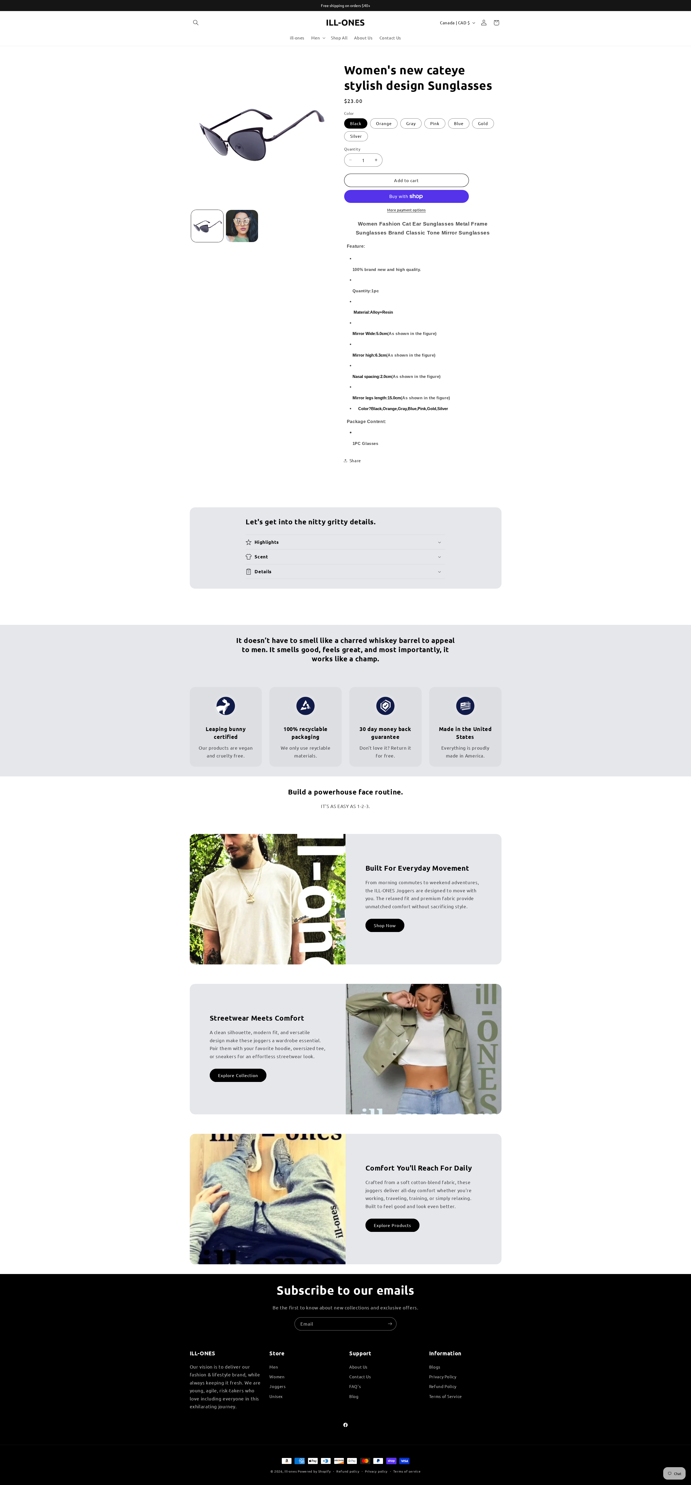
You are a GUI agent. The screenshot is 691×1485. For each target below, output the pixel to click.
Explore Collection (238, 1075)
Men (273, 1366)
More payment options (406, 209)
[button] (196, 22)
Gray (411, 123)
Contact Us (360, 1376)
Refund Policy (442, 1386)
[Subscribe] (390, 1323)
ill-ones (290, 1471)
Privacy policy (376, 1471)
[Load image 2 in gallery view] (242, 226)
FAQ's (355, 1386)
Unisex (276, 1396)
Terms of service (407, 1471)
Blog (354, 1396)
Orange (384, 123)
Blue (458, 123)
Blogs (435, 1366)
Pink (434, 123)
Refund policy (348, 1471)
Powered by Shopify (314, 1471)
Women (276, 1376)
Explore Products (392, 1225)
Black (355, 123)
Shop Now (385, 925)
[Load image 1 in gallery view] (207, 226)
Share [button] (355, 460)
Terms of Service (445, 1396)
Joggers (277, 1386)
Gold (483, 123)
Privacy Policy (442, 1376)
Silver (356, 136)
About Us (358, 1366)
